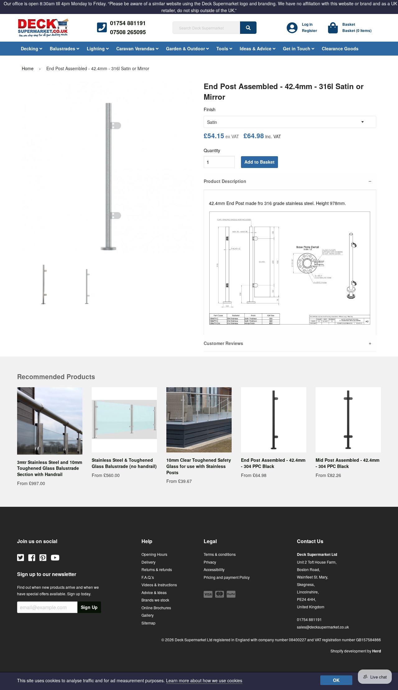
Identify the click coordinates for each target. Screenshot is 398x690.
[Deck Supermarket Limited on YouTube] (55, 557)
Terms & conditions (220, 554)
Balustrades (63, 48)
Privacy (210, 562)
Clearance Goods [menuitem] (340, 48)
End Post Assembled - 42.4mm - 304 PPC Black (273, 463)
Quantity (212, 150)
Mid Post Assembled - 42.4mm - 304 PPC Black (347, 463)
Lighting (96, 48)
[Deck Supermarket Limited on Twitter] (20, 557)
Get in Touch (297, 48)
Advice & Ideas (154, 592)
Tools (222, 48)
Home (28, 68)
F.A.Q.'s (147, 577)
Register (309, 30)
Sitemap (148, 622)
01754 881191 (128, 23)
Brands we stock (155, 599)
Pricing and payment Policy (227, 577)
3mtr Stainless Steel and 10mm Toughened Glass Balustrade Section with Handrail (49, 468)
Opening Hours (154, 554)
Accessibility (214, 569)
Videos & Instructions (159, 584)
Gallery (147, 615)
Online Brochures (156, 607)
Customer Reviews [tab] (223, 343)
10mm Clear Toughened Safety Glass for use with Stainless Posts (198, 466)
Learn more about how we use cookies (204, 680)
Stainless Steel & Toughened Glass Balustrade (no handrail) (124, 463)
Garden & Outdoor (186, 48)
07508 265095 (128, 32)
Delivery (148, 562)
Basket (348, 24)
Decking (30, 48)
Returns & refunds (156, 569)
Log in (307, 24)
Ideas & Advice (256, 48)
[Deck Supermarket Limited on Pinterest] (42, 557)
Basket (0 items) (357, 30)
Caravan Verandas (136, 48)
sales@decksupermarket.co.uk (323, 626)
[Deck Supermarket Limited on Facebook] (31, 557)
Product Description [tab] (225, 181)
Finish (209, 109)
